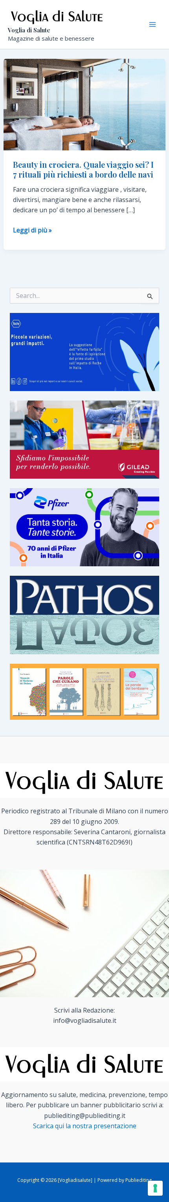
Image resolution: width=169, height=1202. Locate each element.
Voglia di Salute (29, 30)
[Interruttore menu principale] (152, 24)
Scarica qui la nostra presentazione (84, 1125)
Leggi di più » (32, 230)
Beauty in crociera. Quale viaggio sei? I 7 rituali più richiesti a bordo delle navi (83, 169)
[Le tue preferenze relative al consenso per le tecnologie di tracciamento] (155, 1188)
